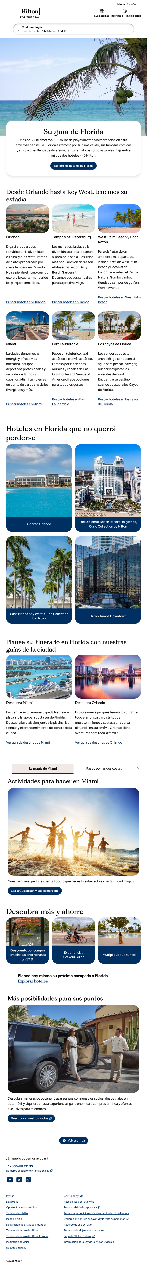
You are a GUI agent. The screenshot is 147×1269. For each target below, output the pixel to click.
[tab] (43, 769)
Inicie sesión (133, 15)
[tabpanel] (73, 834)
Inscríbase (117, 15)
